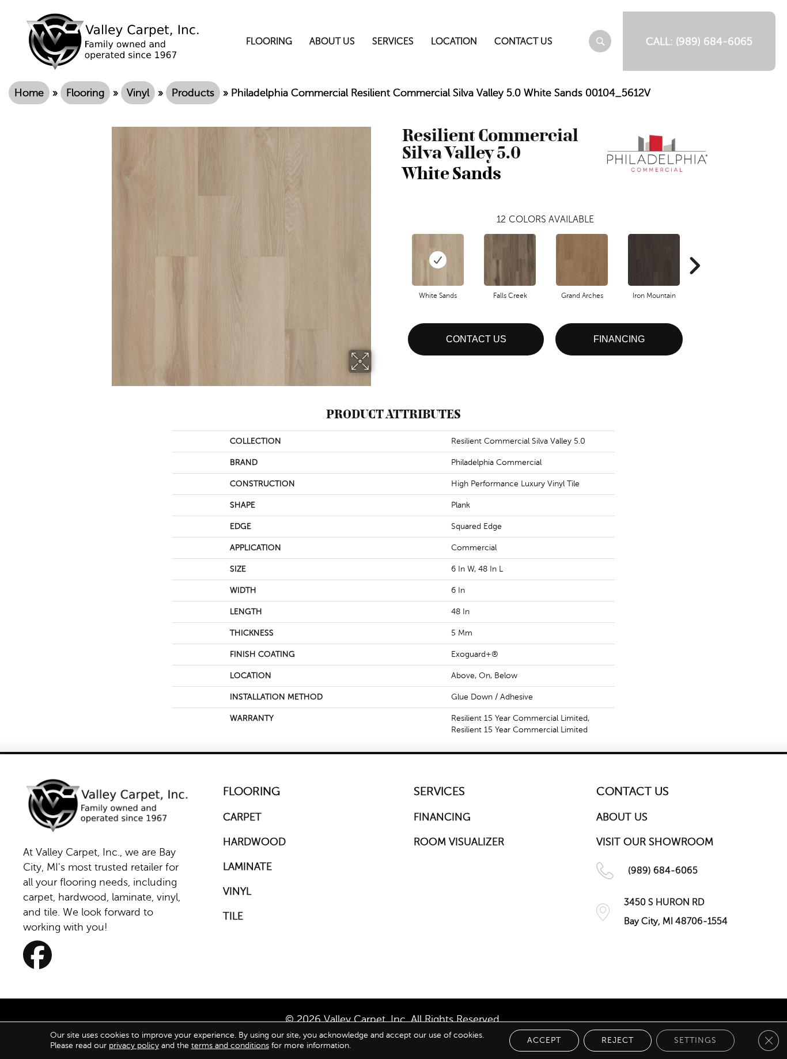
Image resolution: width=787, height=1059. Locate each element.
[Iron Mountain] (654, 260)
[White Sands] (438, 260)
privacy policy (134, 1045)
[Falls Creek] (510, 260)
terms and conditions (230, 1045)
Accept (544, 1040)
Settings (695, 1040)
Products (193, 93)
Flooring (85, 93)
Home (29, 93)
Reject (617, 1040)
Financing (619, 339)
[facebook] (41, 955)
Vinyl (138, 93)
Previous (396, 248)
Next (694, 248)
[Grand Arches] (582, 260)
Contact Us (476, 339)
